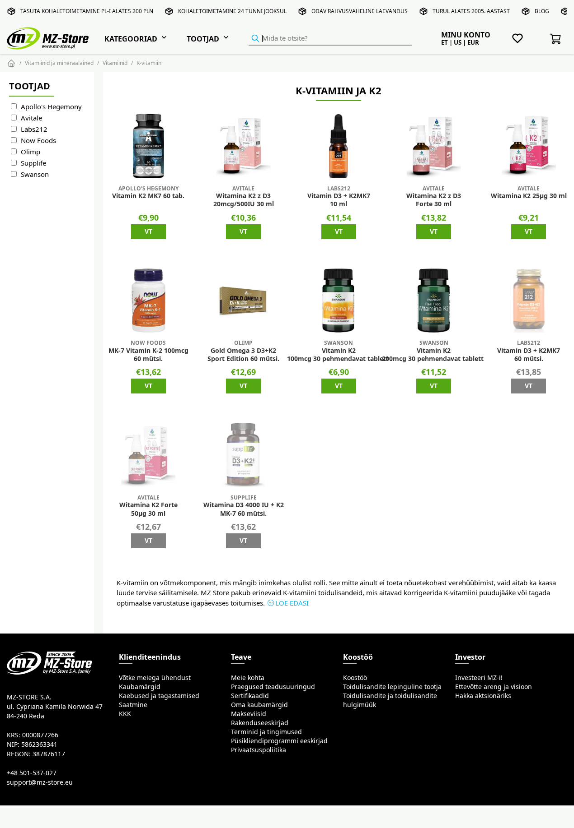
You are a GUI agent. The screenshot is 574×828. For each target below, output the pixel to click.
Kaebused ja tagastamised (159, 696)
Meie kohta (247, 678)
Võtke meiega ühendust (155, 678)
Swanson (35, 174)
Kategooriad (130, 38)
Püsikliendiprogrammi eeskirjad (279, 741)
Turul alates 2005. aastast (471, 11)
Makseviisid (248, 714)
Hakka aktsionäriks (483, 696)
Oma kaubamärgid (259, 705)
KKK (125, 714)
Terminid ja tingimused (266, 732)
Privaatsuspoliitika (258, 750)
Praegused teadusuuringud (273, 687)
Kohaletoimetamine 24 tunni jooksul (232, 11)
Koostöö (355, 678)
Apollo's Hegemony (51, 106)
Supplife (33, 163)
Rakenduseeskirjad (259, 723)
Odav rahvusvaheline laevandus (359, 11)
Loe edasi (292, 603)
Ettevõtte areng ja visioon (493, 687)
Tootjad (203, 38)
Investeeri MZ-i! (479, 678)
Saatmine (133, 705)
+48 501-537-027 (31, 773)
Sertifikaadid (250, 696)
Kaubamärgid (139, 687)
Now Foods (38, 140)
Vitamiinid (115, 63)
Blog (542, 11)
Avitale (31, 118)
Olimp (30, 151)
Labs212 (34, 129)
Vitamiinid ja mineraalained (59, 63)
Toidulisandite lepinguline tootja (392, 687)
